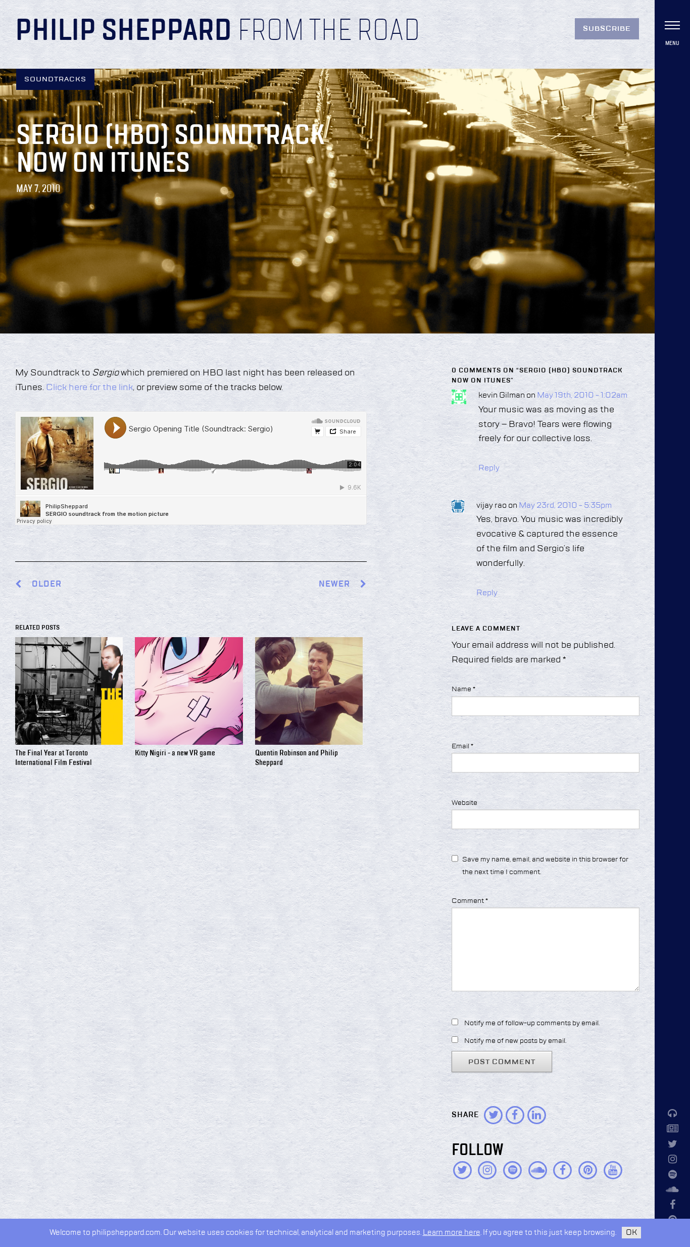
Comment (470, 900)
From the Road (328, 31)
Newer (335, 584)
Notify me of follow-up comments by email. (532, 1023)
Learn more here (451, 1232)
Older (47, 584)
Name (463, 689)
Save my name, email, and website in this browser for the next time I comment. (545, 866)
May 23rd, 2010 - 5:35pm (565, 506)
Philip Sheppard (123, 31)
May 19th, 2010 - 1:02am (582, 396)
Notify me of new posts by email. (515, 1040)
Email (462, 746)
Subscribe (607, 28)
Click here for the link (89, 387)
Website (464, 802)
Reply (489, 468)
